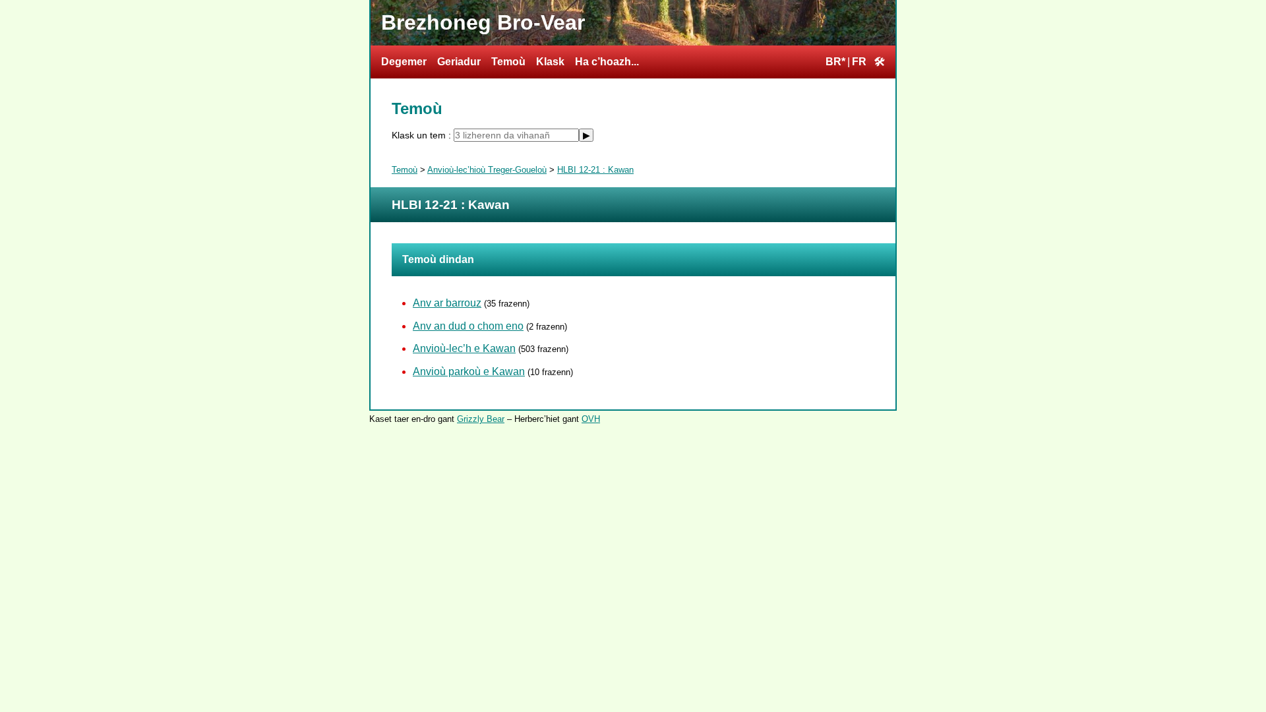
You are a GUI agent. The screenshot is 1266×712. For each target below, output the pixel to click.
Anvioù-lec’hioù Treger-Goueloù (487, 170)
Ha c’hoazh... (607, 61)
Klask (550, 61)
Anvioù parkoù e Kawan (469, 371)
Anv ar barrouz (447, 303)
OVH (591, 419)
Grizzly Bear (480, 419)
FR (859, 61)
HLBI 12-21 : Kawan (595, 170)
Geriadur (459, 61)
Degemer (404, 61)
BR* (835, 61)
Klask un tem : (423, 135)
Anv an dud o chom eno (468, 326)
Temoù (508, 61)
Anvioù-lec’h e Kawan (464, 348)
